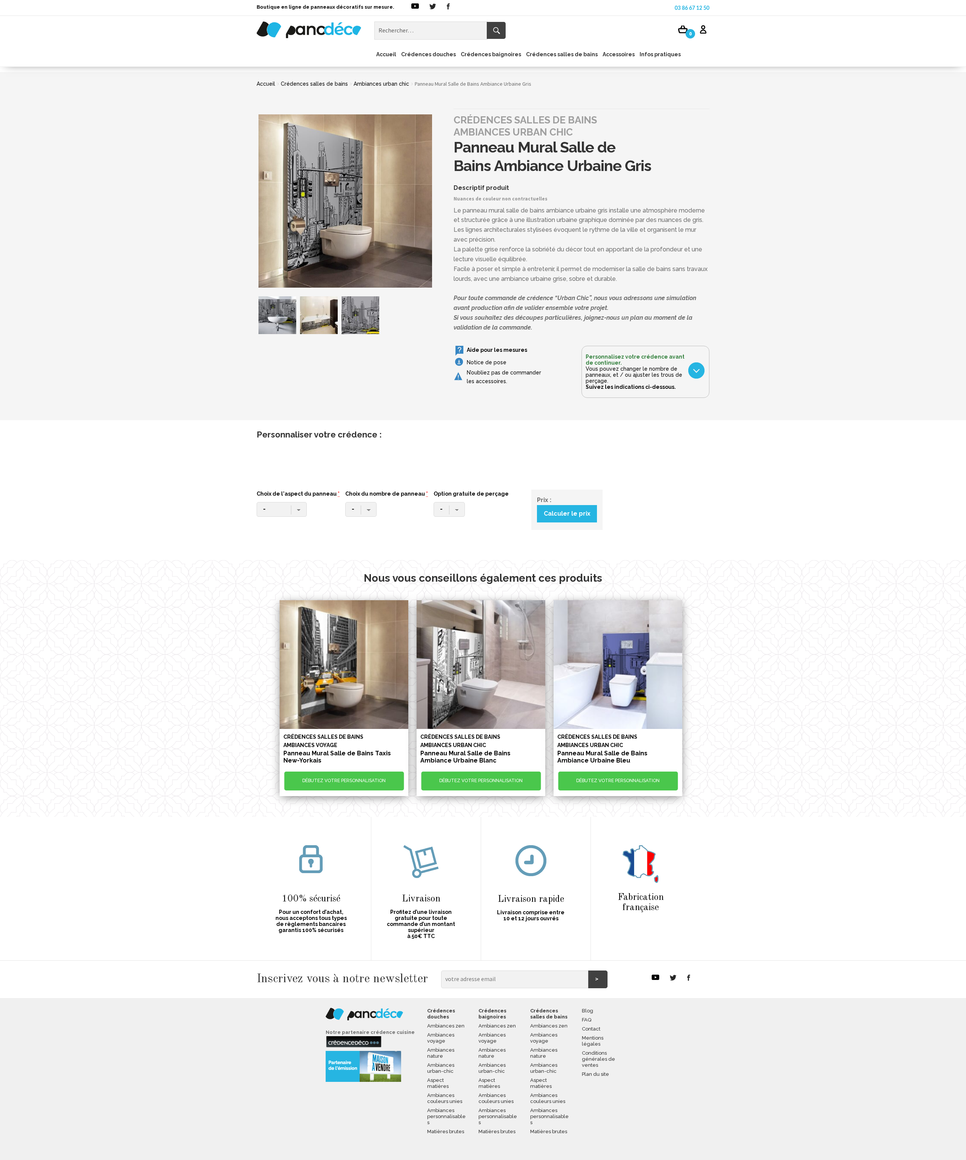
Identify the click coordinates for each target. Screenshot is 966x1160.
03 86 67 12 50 (692, 8)
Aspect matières (438, 1083)
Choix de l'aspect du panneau (298, 494)
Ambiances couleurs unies (444, 1098)
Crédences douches (428, 54)
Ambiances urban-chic (440, 1068)
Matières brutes (445, 1131)
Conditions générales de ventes (598, 1059)
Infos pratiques (660, 54)
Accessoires (619, 54)
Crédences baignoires (491, 54)
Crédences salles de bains (562, 54)
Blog (587, 1011)
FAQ (586, 1020)
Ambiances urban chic (381, 84)
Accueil (386, 54)
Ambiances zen (446, 1026)
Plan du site (595, 1074)
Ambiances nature (440, 1053)
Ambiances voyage (440, 1038)
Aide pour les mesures (497, 350)
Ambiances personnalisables (446, 1116)
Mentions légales (592, 1041)
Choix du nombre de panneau (386, 494)
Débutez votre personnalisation (344, 780)
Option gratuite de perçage (471, 494)
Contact (591, 1029)
